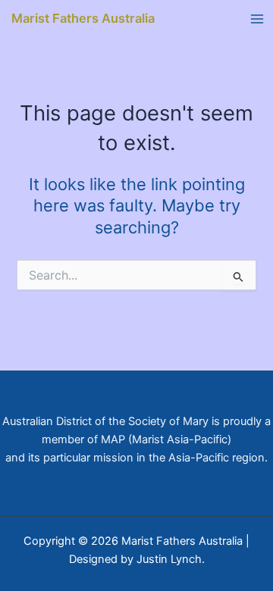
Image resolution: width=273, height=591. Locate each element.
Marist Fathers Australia (83, 18)
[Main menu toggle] (257, 19)
